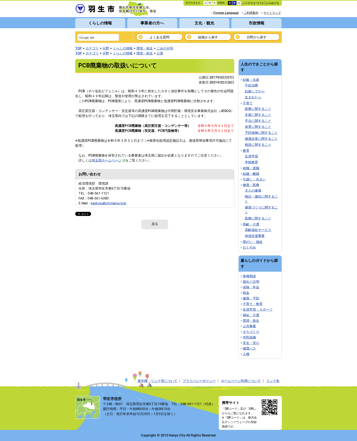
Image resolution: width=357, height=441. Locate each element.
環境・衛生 (144, 48)
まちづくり (251, 332)
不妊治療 (251, 85)
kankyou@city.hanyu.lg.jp (108, 203)
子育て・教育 (253, 304)
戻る (154, 224)
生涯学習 (251, 156)
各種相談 (249, 276)
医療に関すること (258, 109)
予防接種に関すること (261, 133)
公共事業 (249, 326)
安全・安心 (251, 343)
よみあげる (272, 3)
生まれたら (253, 97)
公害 (160, 53)
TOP (78, 48)
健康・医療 (251, 185)
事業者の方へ (152, 23)
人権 (246, 354)
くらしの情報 (100, 23)
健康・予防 (251, 298)
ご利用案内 (251, 13)
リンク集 (273, 381)
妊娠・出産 (251, 80)
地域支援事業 (255, 236)
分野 (105, 48)
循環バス (249, 348)
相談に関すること (258, 145)
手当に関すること (258, 121)
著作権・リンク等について (157, 381)
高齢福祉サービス (258, 230)
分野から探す (257, 37)
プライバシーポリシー (199, 381)
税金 (246, 293)
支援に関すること (258, 115)
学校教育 (251, 162)
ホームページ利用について (241, 381)
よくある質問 (159, 37)
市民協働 (249, 337)
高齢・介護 (251, 224)
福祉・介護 (251, 315)
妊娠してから (255, 91)
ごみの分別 (165, 48)
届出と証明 (251, 282)
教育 (246, 151)
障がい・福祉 (253, 242)
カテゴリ (92, 48)
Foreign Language (226, 13)
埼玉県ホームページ (106, 160)
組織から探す (208, 37)
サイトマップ (272, 13)
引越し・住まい (254, 179)
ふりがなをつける (253, 3)
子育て (248, 103)
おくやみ (249, 247)
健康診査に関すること (261, 139)
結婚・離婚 (251, 174)
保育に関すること (258, 127)
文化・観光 (204, 23)
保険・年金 (251, 287)
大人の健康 (253, 190)
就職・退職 (251, 168)
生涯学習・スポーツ (258, 309)
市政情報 (256, 23)
